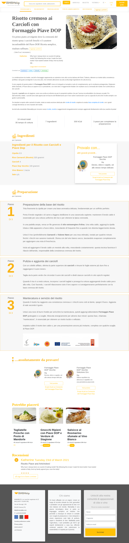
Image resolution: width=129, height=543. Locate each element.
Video (66, 2)
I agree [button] (69, 537)
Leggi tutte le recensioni (38, 66)
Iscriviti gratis (121, 4)
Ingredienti (39, 9)
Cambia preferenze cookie (22, 521)
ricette (49, 109)
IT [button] (104, 2)
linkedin (37, 70)
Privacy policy (18, 524)
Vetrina (95, 2)
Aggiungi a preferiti (101, 9)
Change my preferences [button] (69, 540)
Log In (111, 4)
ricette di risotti (70, 102)
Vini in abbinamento (70, 9)
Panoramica (25, 9)
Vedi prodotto (103, 174)
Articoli (76, 2)
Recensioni (87, 9)
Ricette (86, 2)
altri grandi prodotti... (87, 153)
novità (54, 109)
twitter (31, 70)
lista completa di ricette (96, 102)
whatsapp (45, 70)
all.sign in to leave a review (25, 476)
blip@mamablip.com (20, 510)
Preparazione (53, 9)
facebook (24, 70)
